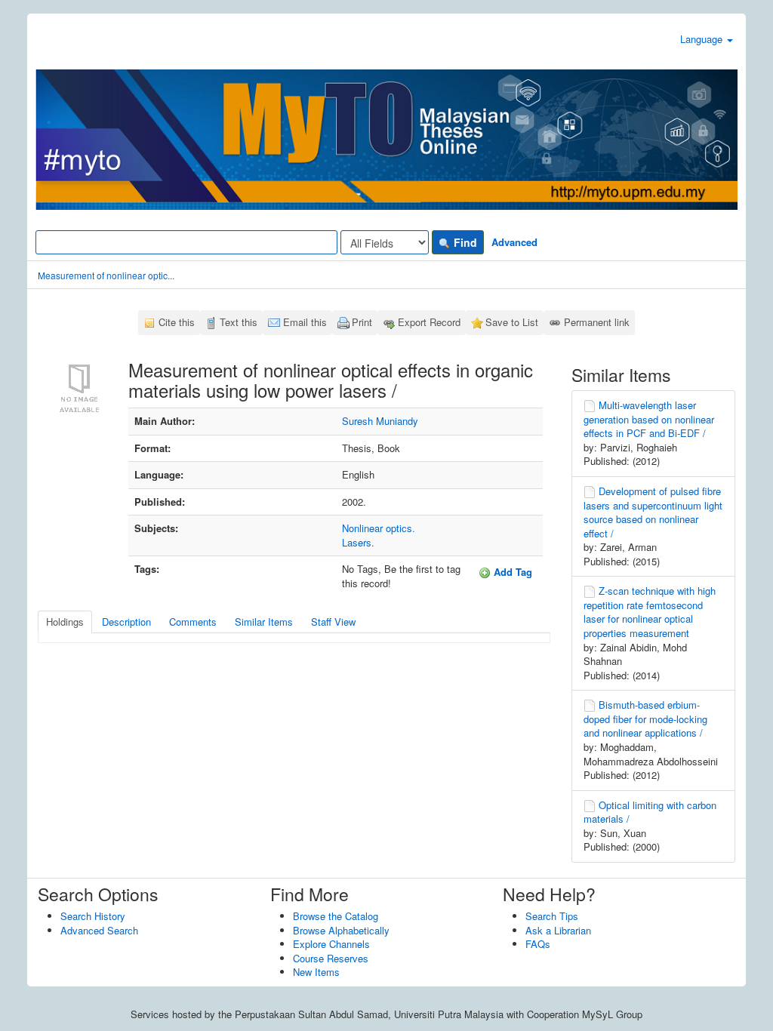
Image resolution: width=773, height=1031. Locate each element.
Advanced (514, 242)
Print (362, 322)
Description (126, 621)
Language (702, 39)
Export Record (429, 322)
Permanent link (597, 322)
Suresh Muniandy (380, 421)
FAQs (537, 944)
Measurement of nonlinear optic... (106, 275)
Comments (193, 621)
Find (464, 242)
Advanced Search (99, 930)
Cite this (177, 322)
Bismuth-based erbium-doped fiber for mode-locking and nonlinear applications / (645, 718)
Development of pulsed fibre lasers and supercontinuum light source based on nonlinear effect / (653, 512)
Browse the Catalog (335, 916)
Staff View (333, 621)
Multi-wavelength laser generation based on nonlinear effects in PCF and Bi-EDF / (649, 419)
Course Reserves (330, 958)
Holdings (65, 621)
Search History (92, 916)
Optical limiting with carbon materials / (650, 812)
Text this (238, 322)
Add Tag (511, 572)
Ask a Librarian (558, 930)
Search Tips (551, 916)
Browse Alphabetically (341, 930)
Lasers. (358, 542)
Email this (305, 322)
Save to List (511, 322)
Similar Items (264, 621)
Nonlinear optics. (378, 528)
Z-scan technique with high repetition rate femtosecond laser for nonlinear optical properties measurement (650, 611)
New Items (316, 972)
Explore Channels (331, 944)
